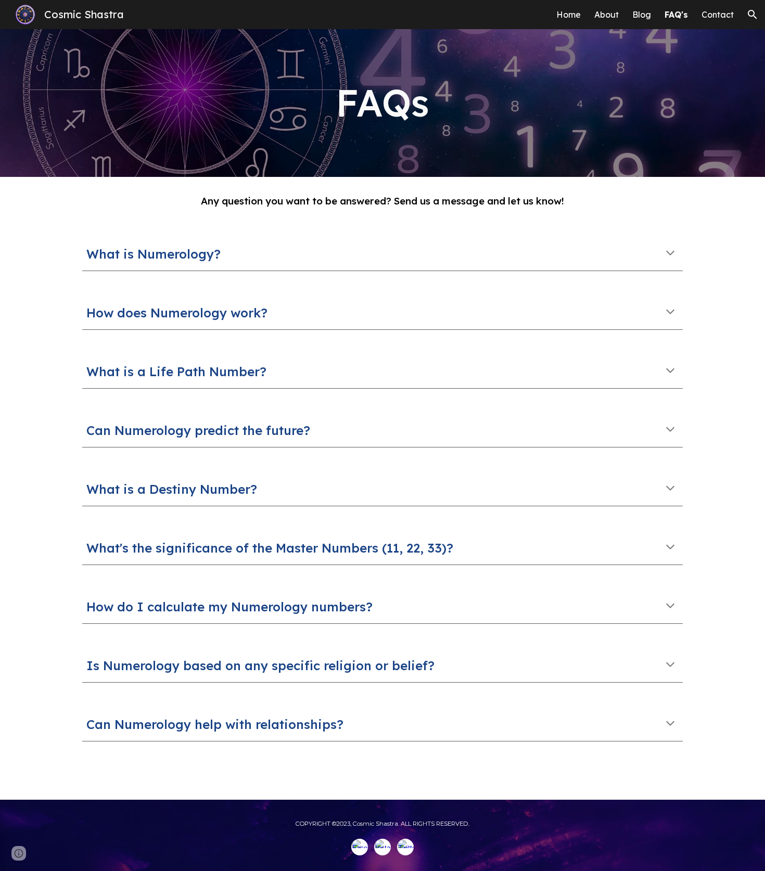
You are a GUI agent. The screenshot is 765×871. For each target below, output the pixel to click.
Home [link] (568, 14)
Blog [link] (641, 14)
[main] (382, 103)
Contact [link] (718, 14)
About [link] (606, 14)
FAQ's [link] (676, 14)
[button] (752, 14)
